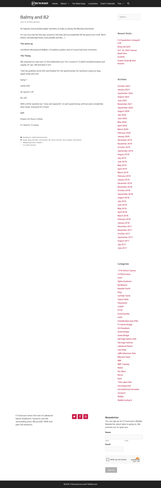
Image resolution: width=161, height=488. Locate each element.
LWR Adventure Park (39, 137)
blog (120, 292)
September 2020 (125, 107)
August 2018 (123, 197)
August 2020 (123, 111)
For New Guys (78, 3)
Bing (29, 140)
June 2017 (122, 248)
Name (108, 432)
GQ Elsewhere (124, 328)
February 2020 (124, 133)
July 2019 (122, 158)
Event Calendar (108, 3)
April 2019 (122, 169)
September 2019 (125, 151)
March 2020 (123, 129)
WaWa (121, 396)
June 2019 (122, 161)
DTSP (120, 310)
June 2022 (122, 100)
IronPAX (121, 57)
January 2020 (124, 136)
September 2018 (125, 194)
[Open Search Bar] (128, 3)
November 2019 (125, 143)
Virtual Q (121, 393)
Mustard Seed (124, 357)
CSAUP (121, 306)
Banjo (25, 140)
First (107, 440)
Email (108, 444)
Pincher (59, 140)
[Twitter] (74, 416)
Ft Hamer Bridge (125, 324)
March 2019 (123, 172)
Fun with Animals (29, 145)
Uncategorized (124, 386)
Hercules (35, 140)
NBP (119, 360)
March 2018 (123, 215)
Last (126, 440)
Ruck (120, 378)
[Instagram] (85, 416)
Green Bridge (123, 332)
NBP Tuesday (123, 364)
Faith (120, 317)
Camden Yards (124, 296)
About (64, 3)
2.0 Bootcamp (124, 274)
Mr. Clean (52, 140)
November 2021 (125, 104)
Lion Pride (122, 350)
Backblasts (27, 137)
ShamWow (77, 140)
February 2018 (124, 219)
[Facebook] (80, 416)
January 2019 (124, 179)
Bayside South (124, 288)
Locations (93, 3)
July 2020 (122, 115)
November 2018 (125, 187)
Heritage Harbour (125, 342)
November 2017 (125, 230)
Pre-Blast (122, 371)
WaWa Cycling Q (125, 400)
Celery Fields (123, 299)
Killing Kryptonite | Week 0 (32, 142)
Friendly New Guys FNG (128, 321)
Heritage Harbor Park (127, 339)
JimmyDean (43, 140)
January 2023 (124, 89)
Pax (119, 3)
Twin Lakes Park (125, 382)
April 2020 (122, 125)
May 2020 (122, 122)
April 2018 (122, 212)
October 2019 (124, 147)
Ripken (69, 140)
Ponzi (65, 140)
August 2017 (123, 241)
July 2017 (122, 244)
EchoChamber (124, 314)
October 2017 (124, 233)
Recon (120, 375)
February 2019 (124, 176)
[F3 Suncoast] (40, 3)
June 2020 (122, 118)
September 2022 (125, 93)
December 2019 (125, 140)
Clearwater (122, 303)
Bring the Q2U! (124, 47)
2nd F (120, 278)
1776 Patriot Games (127, 270)
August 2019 (123, 154)
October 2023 (124, 86)
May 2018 (122, 208)
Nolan (120, 368)
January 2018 (124, 223)
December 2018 (125, 183)
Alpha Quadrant (125, 281)
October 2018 (124, 190)
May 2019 (122, 165)
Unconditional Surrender (128, 389)
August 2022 (123, 97)
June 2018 (122, 205)
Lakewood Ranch (125, 346)
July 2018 (122, 201)
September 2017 (125, 237)
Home (55, 3)
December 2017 (125, 226)
